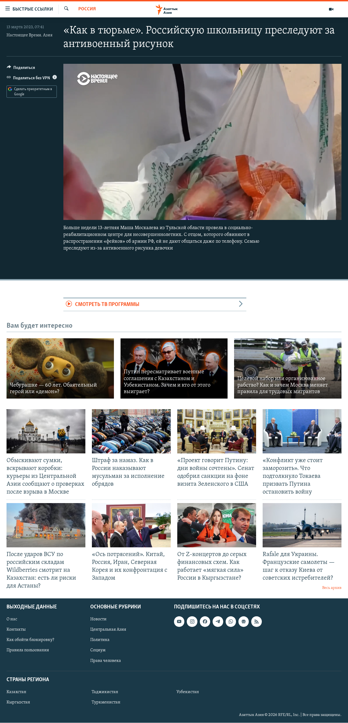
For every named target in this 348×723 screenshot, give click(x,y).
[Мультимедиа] (331, 9)
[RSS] (256, 622)
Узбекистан (187, 692)
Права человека (105, 661)
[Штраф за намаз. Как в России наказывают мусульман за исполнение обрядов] (131, 431)
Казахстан (16, 692)
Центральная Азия (108, 630)
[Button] (21, 69)
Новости (98, 619)
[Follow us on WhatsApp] (231, 622)
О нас (12, 619)
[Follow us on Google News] (243, 622)
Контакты (16, 630)
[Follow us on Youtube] (179, 622)
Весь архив (331, 588)
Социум (97, 650)
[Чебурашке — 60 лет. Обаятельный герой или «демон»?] (60, 368)
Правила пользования (28, 650)
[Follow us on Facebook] (205, 622)
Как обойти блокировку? (30, 640)
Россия (87, 9)
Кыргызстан (18, 702)
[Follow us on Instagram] (192, 622)
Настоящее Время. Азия (29, 35)
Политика (100, 640)
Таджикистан (105, 692)
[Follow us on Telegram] (218, 622)
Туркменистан (106, 702)
